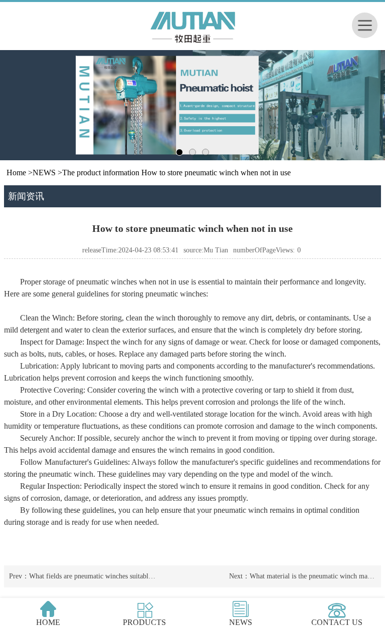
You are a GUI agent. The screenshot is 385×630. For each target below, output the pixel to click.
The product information (100, 172)
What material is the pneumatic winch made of (316, 576)
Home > (20, 172)
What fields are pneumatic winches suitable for (95, 576)
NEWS (44, 172)
